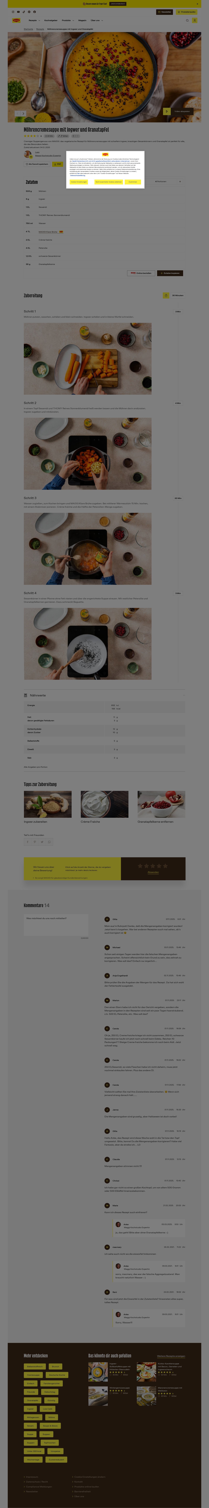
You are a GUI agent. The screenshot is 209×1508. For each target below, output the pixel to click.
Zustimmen (133, 182)
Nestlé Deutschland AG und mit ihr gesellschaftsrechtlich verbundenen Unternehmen (101, 161)
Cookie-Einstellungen (79, 182)
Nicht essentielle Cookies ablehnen (109, 182)
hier (78, 173)
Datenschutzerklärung (77, 175)
